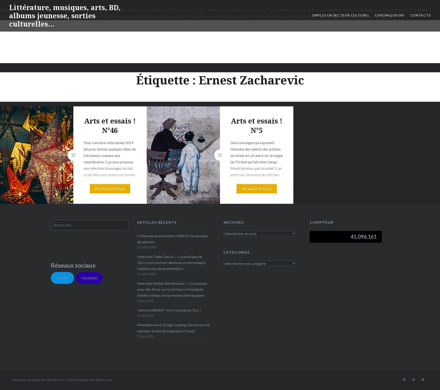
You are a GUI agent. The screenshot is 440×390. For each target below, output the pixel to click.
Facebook (89, 278)
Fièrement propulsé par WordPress (38, 380)
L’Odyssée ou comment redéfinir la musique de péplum (172, 239)
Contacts (420, 15)
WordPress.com (101, 380)
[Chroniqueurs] (413, 379)
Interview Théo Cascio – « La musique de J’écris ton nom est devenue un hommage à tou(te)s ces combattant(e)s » (171, 262)
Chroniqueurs (390, 15)
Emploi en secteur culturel (341, 15)
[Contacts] (404, 379)
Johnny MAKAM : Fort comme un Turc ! (169, 310)
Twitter (62, 278)
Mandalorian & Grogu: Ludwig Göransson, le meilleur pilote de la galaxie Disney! (173, 328)
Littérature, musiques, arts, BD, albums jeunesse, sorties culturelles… (65, 16)
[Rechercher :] (89, 225)
